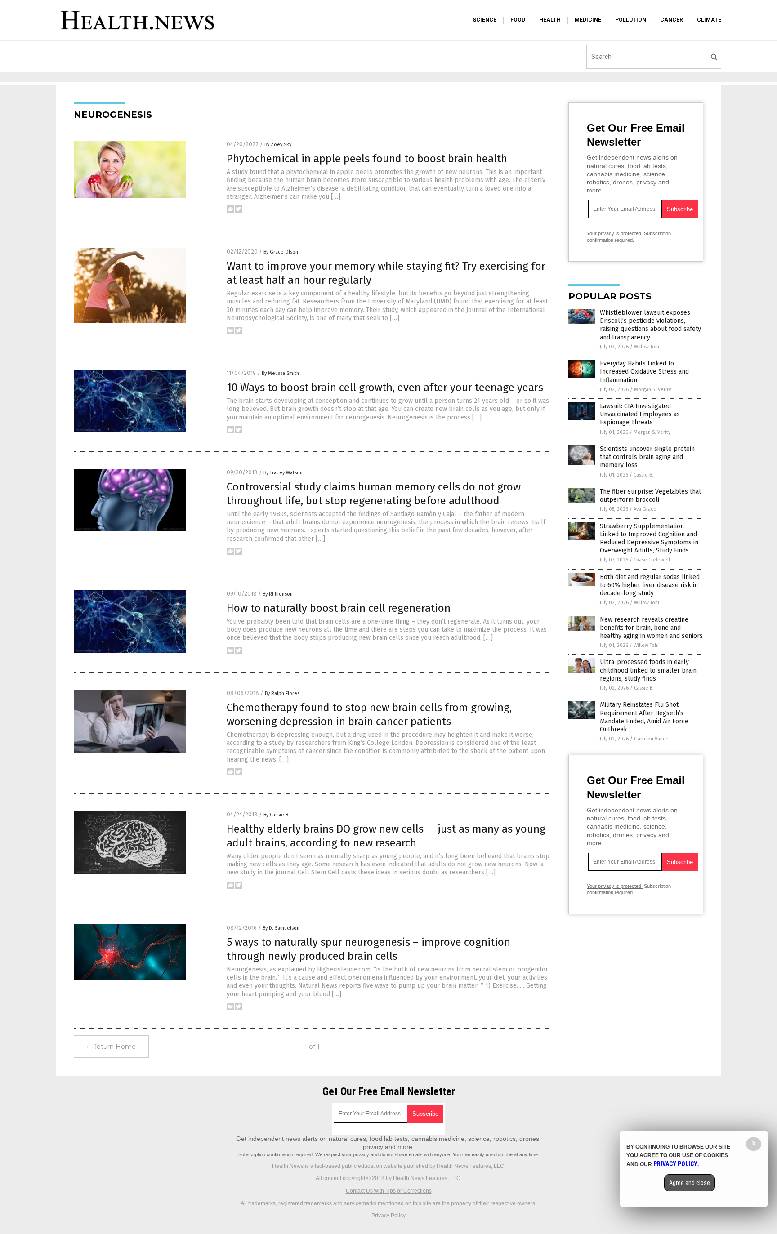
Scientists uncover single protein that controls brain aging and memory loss (647, 457)
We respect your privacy (342, 1154)
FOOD (517, 20)
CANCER (671, 20)
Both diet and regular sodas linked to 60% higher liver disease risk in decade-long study (650, 585)
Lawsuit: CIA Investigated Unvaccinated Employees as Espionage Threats (640, 414)
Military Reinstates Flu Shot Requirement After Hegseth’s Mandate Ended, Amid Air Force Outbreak (644, 717)
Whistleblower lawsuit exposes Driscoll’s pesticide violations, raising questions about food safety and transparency (650, 325)
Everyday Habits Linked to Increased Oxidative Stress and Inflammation (644, 371)
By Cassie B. (276, 815)
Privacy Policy (388, 1215)
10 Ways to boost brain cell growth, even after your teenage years (385, 387)
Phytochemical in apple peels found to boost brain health (367, 158)
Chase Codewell (652, 560)
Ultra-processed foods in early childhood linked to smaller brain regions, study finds (648, 670)
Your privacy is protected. (615, 233)
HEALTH (550, 20)
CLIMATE (709, 20)
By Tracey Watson (283, 473)
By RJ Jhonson (278, 594)
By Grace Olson (280, 252)
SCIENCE (484, 20)
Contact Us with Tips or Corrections (389, 1191)
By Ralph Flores (282, 693)
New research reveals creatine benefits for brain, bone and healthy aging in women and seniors (651, 628)
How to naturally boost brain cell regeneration (339, 608)
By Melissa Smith (280, 373)
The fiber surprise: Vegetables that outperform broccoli (650, 495)
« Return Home (111, 1046)
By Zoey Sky (277, 144)
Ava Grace (645, 509)
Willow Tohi (646, 347)
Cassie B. (643, 475)
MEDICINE (588, 20)
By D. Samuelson (281, 928)
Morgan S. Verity (652, 389)
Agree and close (689, 1182)
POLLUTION (630, 20)
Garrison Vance (651, 739)
